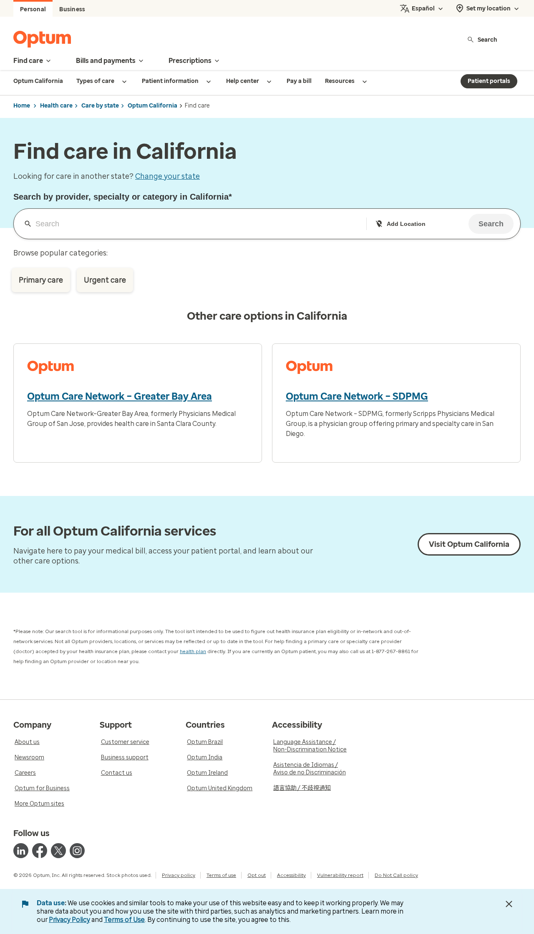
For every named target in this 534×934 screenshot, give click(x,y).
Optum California (152, 105)
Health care (56, 105)
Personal (33, 9)
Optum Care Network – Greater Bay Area (119, 396)
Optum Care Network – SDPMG (357, 396)
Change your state (167, 176)
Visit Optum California (469, 544)
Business (72, 9)
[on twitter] (58, 850)
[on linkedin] (20, 850)
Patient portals (489, 81)
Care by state (100, 105)
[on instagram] (77, 850)
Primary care (41, 280)
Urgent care (105, 280)
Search (487, 39)
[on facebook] (39, 850)
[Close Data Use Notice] (509, 904)
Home (21, 105)
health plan (193, 651)
